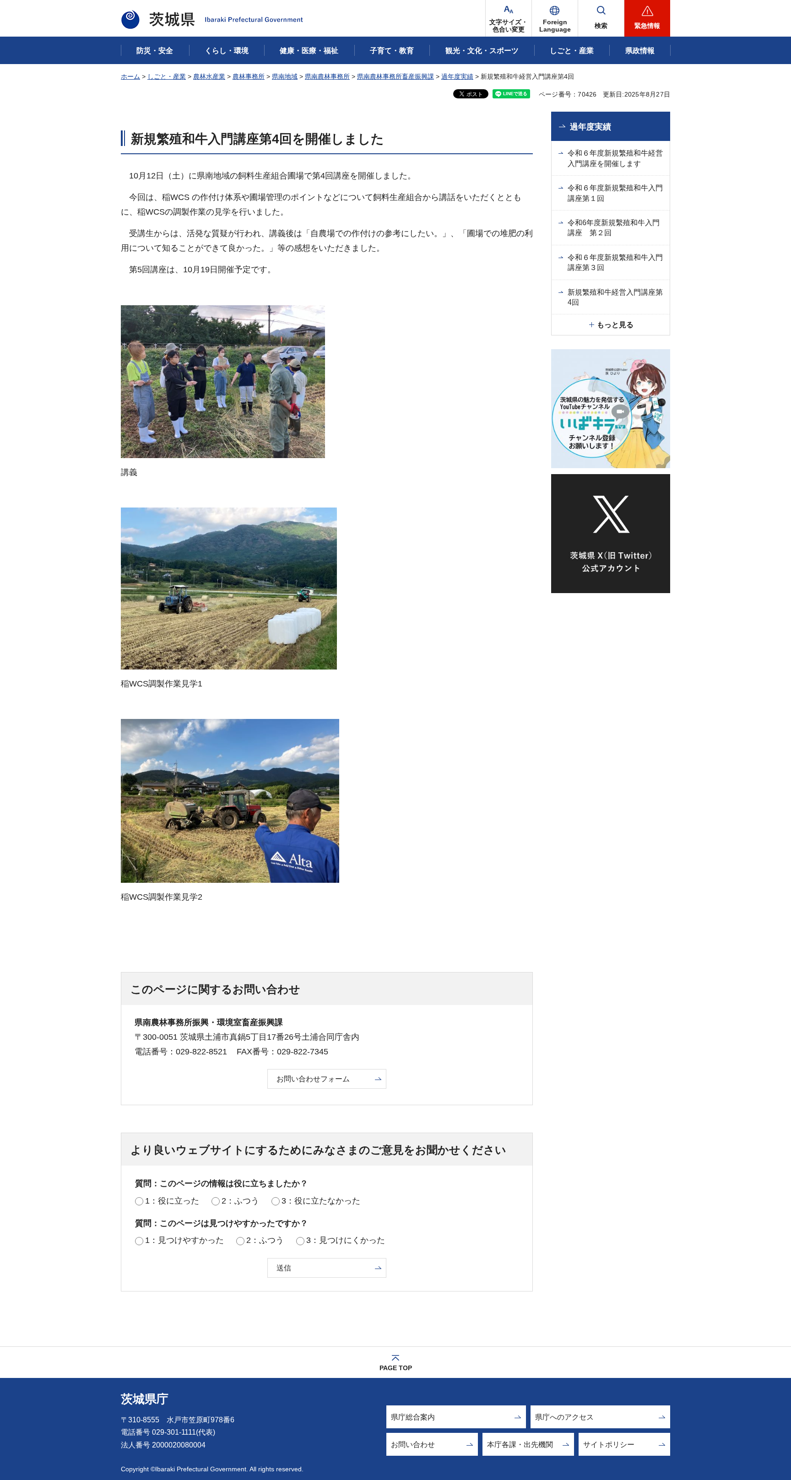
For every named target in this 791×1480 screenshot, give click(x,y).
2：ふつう (240, 1200)
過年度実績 (457, 76)
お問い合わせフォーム (313, 1079)
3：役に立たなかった (321, 1200)
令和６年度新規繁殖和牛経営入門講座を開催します (615, 158)
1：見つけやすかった (184, 1240)
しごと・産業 (166, 76)
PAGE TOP (395, 1368)
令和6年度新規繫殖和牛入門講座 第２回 (614, 228)
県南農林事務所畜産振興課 (395, 76)
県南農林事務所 (327, 76)
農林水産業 (209, 76)
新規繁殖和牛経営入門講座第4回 (615, 297)
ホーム (130, 76)
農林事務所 (249, 76)
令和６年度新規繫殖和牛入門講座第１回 (615, 193)
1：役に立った (172, 1200)
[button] (555, 18)
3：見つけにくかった (345, 1240)
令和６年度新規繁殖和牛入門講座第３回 (615, 262)
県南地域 (285, 76)
